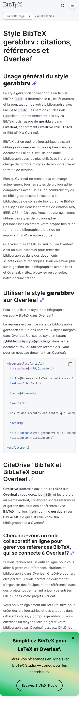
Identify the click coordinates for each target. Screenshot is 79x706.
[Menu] (72, 5)
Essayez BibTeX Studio (39, 685)
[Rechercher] (63, 6)
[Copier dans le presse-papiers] (70, 364)
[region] (39, 406)
